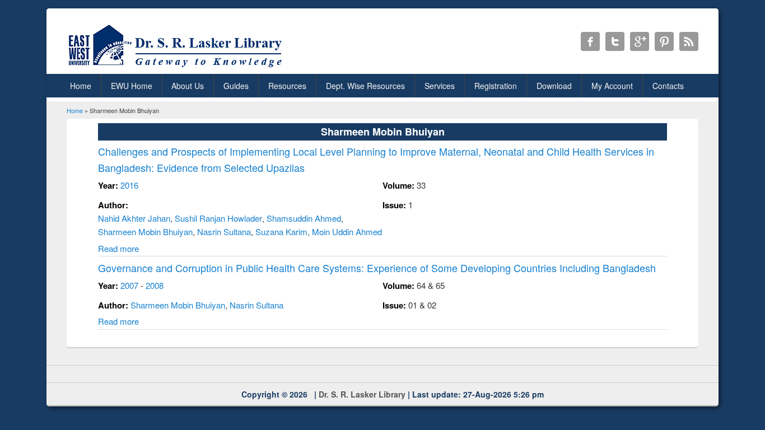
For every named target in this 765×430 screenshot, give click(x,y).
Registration (495, 85)
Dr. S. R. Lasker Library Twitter (614, 41)
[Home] (177, 67)
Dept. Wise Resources (365, 85)
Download (554, 85)
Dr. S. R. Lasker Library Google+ (639, 41)
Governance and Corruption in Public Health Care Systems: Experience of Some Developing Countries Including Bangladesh (377, 267)
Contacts (668, 85)
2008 (155, 285)
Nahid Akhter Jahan (134, 218)
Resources (287, 85)
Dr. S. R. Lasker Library (362, 394)
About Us (187, 85)
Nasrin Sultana (224, 231)
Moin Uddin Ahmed (347, 231)
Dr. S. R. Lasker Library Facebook (590, 41)
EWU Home (131, 85)
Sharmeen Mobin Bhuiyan (145, 231)
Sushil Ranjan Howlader (218, 218)
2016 (129, 185)
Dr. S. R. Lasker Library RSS (688, 41)
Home (80, 85)
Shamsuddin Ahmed (304, 218)
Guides (236, 85)
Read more (118, 248)
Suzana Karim (281, 231)
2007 (129, 285)
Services (440, 85)
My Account (612, 85)
